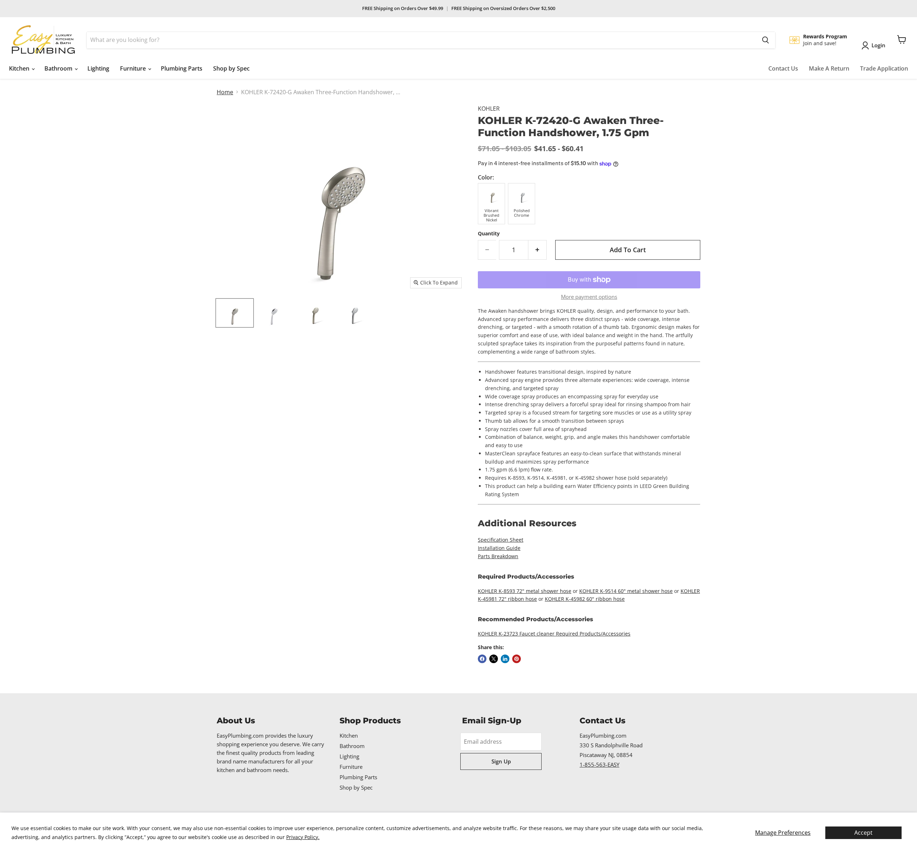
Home (225, 92)
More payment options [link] (589, 297)
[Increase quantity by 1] (537, 250)
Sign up (501, 761)
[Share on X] (493, 659)
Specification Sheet (500, 539)
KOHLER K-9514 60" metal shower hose (626, 591)
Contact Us (783, 68)
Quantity (489, 233)
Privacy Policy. (303, 837)
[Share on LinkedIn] (505, 659)
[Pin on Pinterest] (516, 659)
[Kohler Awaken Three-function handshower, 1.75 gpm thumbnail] (313, 313)
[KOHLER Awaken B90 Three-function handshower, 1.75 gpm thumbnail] (234, 313)
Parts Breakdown (498, 556)
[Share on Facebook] (482, 659)
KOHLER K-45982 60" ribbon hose (585, 598)
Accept (863, 833)
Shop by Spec (231, 68)
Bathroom (59, 68)
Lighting (98, 68)
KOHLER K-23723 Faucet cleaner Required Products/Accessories (554, 633)
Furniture (133, 68)
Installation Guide (499, 548)
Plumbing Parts (181, 68)
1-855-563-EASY (599, 764)
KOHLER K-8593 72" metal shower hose (524, 591)
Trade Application (884, 68)
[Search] (765, 40)
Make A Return (829, 68)
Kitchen (20, 68)
